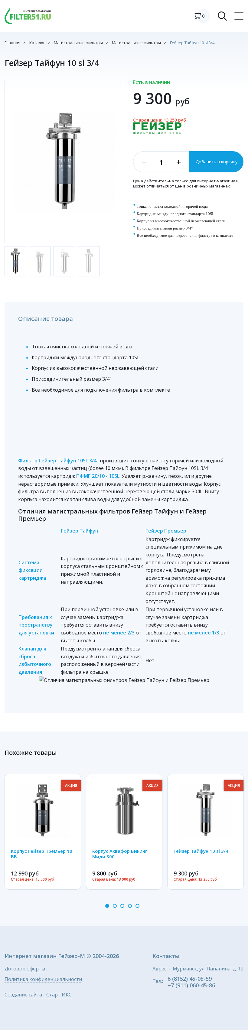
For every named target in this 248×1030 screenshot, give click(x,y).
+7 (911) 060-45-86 (191, 985)
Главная (12, 42)
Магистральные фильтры (78, 42)
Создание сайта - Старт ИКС (38, 995)
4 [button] (130, 906)
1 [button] (107, 906)
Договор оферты (25, 969)
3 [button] (122, 906)
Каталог (37, 42)
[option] (42, 832)
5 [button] (137, 906)
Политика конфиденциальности (43, 980)
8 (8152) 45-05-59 (190, 978)
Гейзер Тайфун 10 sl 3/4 (192, 42)
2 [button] (115, 906)
